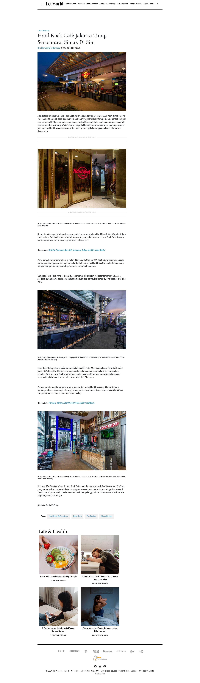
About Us (85, 671)
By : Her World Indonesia (49, 48)
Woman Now (71, 4)
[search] (158, 3)
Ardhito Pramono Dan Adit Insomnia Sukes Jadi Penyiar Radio (77, 250)
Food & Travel (135, 4)
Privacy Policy (123, 671)
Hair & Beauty (92, 4)
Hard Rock (77, 516)
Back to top (100, 674)
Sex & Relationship (107, 4)
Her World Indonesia (59, 580)
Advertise (105, 671)
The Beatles (91, 516)
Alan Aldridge (106, 516)
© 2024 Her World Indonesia (57, 671)
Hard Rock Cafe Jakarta (58, 516)
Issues (113, 671)
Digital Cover (148, 4)
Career (133, 671)
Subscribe (75, 671)
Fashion (81, 4)
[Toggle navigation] (42, 3)
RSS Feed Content (145, 671)
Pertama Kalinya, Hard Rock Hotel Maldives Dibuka (72, 403)
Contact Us (95, 671)
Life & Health (122, 4)
